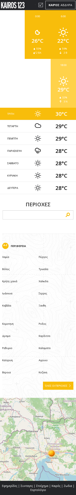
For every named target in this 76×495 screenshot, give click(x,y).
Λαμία (5, 257)
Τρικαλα (43, 269)
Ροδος (42, 324)
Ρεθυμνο (7, 348)
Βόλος (6, 269)
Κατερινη (7, 360)
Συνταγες (26, 486)
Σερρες (43, 293)
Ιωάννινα (7, 293)
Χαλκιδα (43, 281)
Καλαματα (44, 348)
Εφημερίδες (9, 486)
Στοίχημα (42, 486)
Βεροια (6, 372)
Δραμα (6, 336)
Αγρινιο (43, 360)
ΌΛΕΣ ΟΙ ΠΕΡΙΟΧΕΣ (56, 385)
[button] (51, 453)
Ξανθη (42, 305)
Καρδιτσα (44, 336)
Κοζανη (43, 372)
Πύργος (43, 257)
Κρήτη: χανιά (9, 281)
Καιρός (55, 486)
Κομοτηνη (8, 324)
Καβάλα (6, 305)
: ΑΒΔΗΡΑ (60, 5)
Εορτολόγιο (38, 490)
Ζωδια (68, 486)
